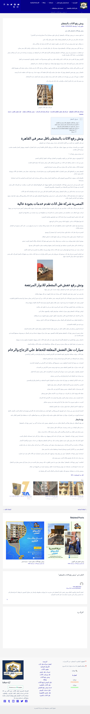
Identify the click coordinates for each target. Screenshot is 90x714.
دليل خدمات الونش (45, 690)
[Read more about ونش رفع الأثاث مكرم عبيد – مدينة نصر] (25, 540)
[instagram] (17, 7)
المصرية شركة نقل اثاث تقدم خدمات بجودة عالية (66, 124)
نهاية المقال (71, 130)
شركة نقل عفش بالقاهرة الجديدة (59, 111)
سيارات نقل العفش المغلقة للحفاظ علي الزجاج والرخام (65, 128)
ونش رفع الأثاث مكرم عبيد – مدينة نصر (33, 561)
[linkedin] (8, 4)
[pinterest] (4, 4)
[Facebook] (15, 4)
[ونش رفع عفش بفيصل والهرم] (45, 488)
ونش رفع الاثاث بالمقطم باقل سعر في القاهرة (67, 122)
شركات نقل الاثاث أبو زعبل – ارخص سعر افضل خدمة (20, 496)
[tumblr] (14, 7)
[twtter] (11, 4)
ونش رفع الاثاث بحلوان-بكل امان (76, 496)
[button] (72, 3)
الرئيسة (45, 661)
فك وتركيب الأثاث (45, 674)
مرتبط (73, 131)
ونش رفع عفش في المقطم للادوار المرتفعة (67, 126)
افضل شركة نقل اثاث (45, 664)
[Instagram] (17, 701)
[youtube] (18, 4)
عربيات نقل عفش (45, 672)
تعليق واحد (80, 26)
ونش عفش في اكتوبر (78, 561)
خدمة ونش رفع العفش (45, 687)
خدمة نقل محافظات (57, 8)
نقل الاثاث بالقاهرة (72, 8)
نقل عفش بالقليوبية (45, 693)
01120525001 (74, 687)
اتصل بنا (74, 675)
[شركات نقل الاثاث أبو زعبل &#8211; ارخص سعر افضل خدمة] (19, 488)
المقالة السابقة (82, 509)
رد (7, 599)
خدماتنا (51, 2)
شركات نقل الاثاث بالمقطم (76, 111)
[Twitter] (22, 701)
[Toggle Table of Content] (80, 119)
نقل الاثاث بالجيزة (45, 695)
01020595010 (75, 682)
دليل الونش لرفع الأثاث (79, 563)
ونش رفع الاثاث (45, 677)
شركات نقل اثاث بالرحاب (42, 111)
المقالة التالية (7, 509)
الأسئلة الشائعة (34, 2)
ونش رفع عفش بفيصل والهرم (51, 496)
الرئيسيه (75, 2)
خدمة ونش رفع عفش (63, 2)
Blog (44, 2)
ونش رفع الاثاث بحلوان (28, 111)
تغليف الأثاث (45, 669)
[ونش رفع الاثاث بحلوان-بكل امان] (71, 488)
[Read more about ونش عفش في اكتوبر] (65, 540)
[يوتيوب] (13, 701)
